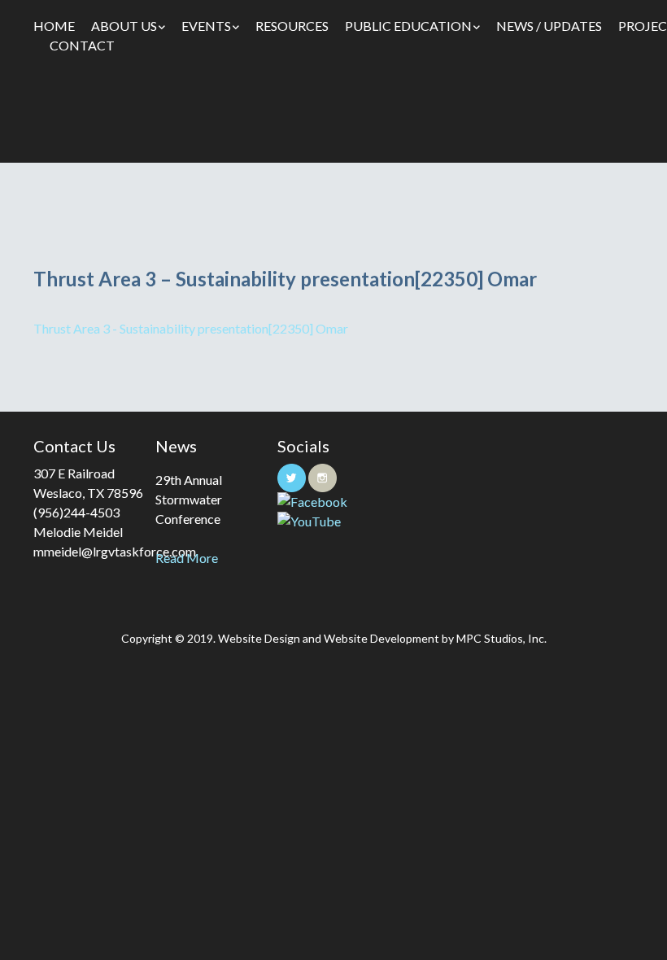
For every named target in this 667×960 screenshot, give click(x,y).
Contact (82, 45)
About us (124, 25)
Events (206, 25)
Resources (292, 25)
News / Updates (549, 25)
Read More (186, 557)
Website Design (259, 638)
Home (54, 25)
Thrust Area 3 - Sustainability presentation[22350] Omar (190, 328)
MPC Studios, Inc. (501, 638)
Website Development (381, 638)
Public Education (408, 25)
